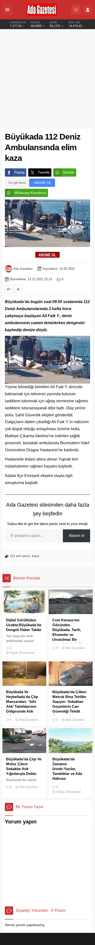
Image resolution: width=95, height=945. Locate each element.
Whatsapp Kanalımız (30, 193)
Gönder (69, 172)
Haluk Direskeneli (22, 653)
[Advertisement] (47, 79)
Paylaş (19, 172)
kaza (35, 556)
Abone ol (76, 536)
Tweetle (44, 172)
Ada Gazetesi (23, 269)
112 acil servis (20, 556)
